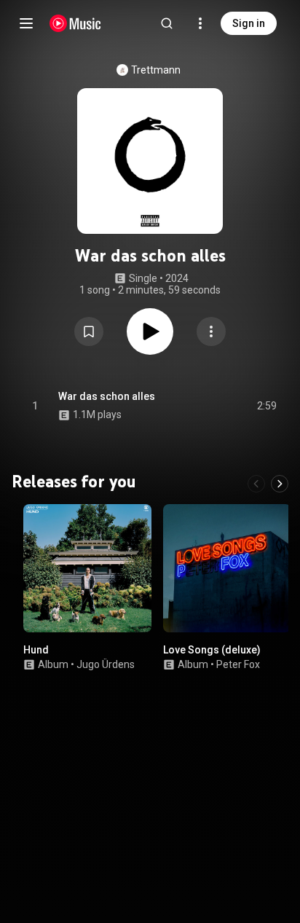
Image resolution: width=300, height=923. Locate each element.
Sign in (248, 23)
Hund (36, 650)
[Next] (279, 483)
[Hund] (87, 568)
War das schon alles (106, 396)
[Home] (75, 23)
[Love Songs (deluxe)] (227, 568)
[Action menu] (211, 331)
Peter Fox (238, 664)
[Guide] (26, 23)
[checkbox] (266, 406)
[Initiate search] (166, 23)
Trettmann (156, 70)
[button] (88, 331)
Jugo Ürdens (105, 664)
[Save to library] (89, 331)
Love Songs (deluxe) (212, 650)
